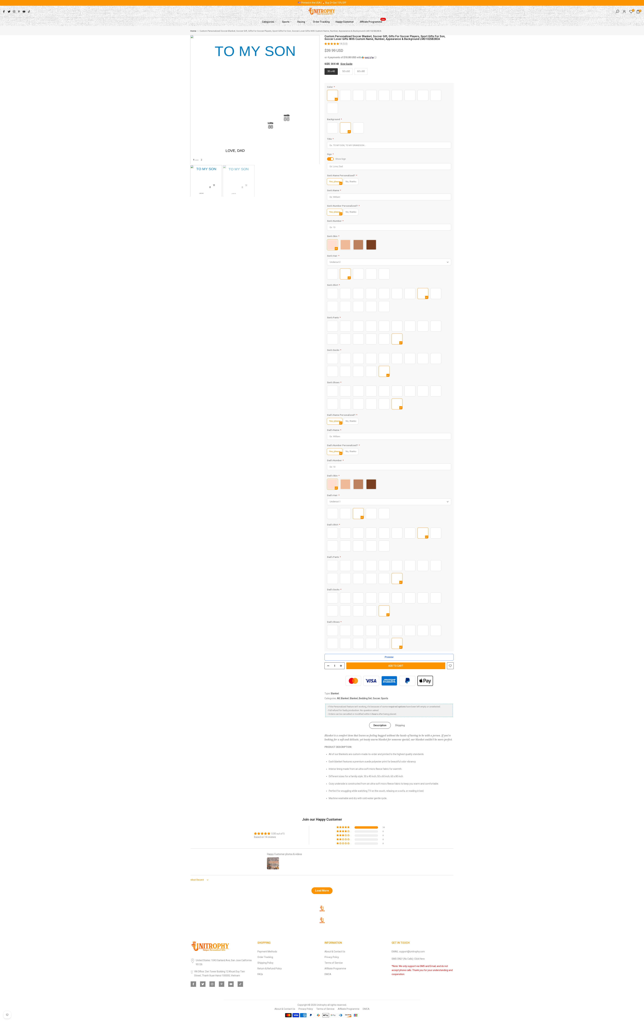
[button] (332, 43)
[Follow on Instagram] (14, 12)
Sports (285, 21)
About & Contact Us (335, 951)
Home (193, 31)
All (338, 698)
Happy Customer (345, 21)
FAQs (260, 974)
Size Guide (346, 64)
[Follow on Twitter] (9, 12)
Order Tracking (321, 21)
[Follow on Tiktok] (29, 12)
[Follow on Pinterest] (19, 12)
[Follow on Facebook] (4, 12)
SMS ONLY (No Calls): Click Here (408, 958)
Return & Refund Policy (269, 968)
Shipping (400, 725)
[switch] (330, 159)
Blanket (335, 693)
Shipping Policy (265, 962)
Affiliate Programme (372, 21)
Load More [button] (322, 890)
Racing (301, 21)
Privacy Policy (332, 957)
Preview (389, 657)
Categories (268, 21)
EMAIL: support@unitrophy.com (408, 951)
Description (379, 725)
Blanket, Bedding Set (361, 698)
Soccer (376, 698)
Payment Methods (267, 951)
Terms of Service (334, 962)
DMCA (328, 974)
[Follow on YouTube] (24, 12)
